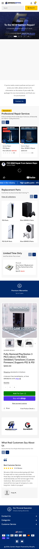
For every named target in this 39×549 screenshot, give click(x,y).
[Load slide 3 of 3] (21, 36)
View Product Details (27, 408)
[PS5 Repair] (10, 135)
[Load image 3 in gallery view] (29, 343)
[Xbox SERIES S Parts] (28, 232)
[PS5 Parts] (10, 211)
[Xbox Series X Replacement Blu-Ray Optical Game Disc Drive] (9, 267)
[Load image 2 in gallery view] (19, 343)
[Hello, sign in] (31, 3)
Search (32, 8)
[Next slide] (25, 36)
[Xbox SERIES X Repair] (28, 135)
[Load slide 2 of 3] (19, 36)
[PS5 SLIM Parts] (10, 232)
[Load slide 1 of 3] (15, 36)
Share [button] (8, 408)
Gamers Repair (15, 547)
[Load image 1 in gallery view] (10, 343)
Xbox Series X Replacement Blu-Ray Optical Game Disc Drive (24, 267)
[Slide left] (3, 122)
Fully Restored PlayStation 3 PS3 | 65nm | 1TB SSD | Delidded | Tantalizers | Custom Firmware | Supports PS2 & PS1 (19, 358)
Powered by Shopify (28, 547)
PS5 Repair (6, 148)
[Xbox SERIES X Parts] (28, 211)
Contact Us (19, 101)
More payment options (19, 403)
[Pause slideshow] (28, 36)
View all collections (9, 197)
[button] (3, 3)
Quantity (6, 383)
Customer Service (9, 524)
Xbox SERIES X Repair (28, 148)
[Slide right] (7, 122)
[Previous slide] (11, 36)
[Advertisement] (19, 59)
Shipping (7, 372)
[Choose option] (4, 141)
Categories (6, 520)
